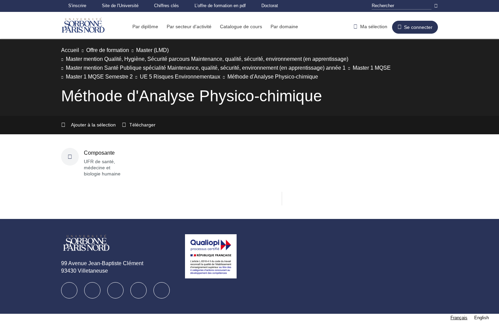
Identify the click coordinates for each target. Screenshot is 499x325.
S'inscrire (78, 5)
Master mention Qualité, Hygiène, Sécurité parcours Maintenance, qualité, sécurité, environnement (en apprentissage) (222, 59)
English (481, 317)
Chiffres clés (172, 5)
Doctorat (284, 5)
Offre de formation (113, 50)
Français (458, 317)
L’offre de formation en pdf (230, 5)
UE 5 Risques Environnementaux (186, 76)
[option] (481, 318)
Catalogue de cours (250, 26)
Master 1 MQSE (399, 68)
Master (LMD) (163, 50)
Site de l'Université (123, 5)
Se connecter (416, 27)
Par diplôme (146, 26)
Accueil (70, 50)
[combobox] (459, 318)
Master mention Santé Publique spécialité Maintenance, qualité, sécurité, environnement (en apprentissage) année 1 (219, 68)
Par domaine (296, 26)
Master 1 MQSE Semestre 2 (101, 76)
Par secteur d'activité (194, 26)
